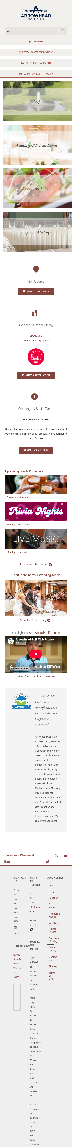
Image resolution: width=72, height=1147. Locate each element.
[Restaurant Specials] (36, 477)
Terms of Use (51, 976)
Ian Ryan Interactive (44, 676)
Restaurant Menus (51, 915)
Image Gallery (51, 949)
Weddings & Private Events (51, 927)
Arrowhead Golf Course (44, 633)
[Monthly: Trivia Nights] (36, 504)
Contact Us (51, 958)
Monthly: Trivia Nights (18, 524)
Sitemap (51, 966)
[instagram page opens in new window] (31, 929)
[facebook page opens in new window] (35, 925)
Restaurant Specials (17, 497)
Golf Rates (51, 906)
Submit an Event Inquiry (33, 620)
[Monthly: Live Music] (36, 531)
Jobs (51, 885)
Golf (32, 902)
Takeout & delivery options (36, 340)
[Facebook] (47, 855)
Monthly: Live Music (17, 552)
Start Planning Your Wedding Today (36, 575)
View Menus (36, 336)
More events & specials (33, 564)
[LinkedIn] (65, 855)
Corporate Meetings (51, 940)
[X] (56, 855)
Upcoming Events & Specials (24, 471)
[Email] (47, 861)
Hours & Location (51, 895)
